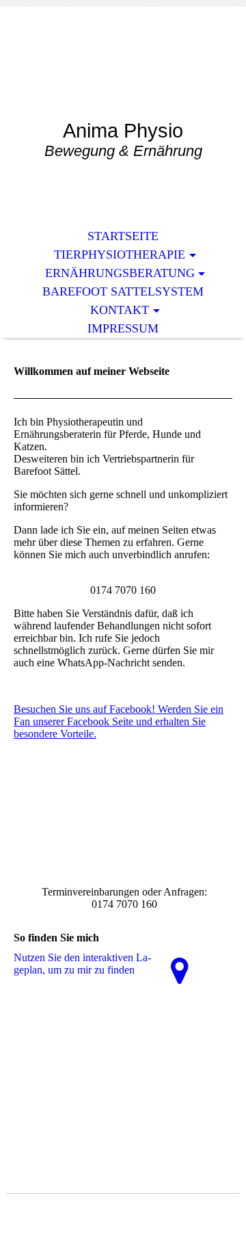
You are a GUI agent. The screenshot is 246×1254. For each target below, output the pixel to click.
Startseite (123, 236)
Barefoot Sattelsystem (123, 291)
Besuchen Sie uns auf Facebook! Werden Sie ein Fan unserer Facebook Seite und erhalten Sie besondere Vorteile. (118, 721)
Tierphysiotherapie (119, 254)
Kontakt (119, 310)
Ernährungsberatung (120, 273)
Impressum (123, 328)
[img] (123, 73)
